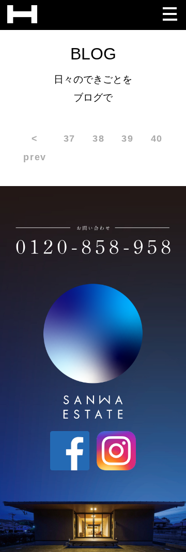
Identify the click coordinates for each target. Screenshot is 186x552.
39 (127, 138)
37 (69, 138)
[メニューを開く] (169, 11)
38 (98, 138)
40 (157, 138)
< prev (34, 147)
